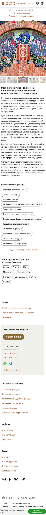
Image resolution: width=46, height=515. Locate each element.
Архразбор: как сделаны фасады (16, 399)
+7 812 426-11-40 (10, 358)
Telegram (23, 479)
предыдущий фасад (3, 57)
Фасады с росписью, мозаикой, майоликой (21, 204)
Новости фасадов (9, 408)
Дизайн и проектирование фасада (16, 308)
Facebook (10, 479)
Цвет (25, 267)
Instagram (4, 479)
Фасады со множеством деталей (17, 234)
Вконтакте (16, 479)
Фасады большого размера (15, 243)
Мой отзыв (6, 439)
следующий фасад (42, 57)
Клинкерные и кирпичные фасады (18, 214)
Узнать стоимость (37, 511)
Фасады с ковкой (10, 199)
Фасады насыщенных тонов (15, 224)
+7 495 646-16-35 (10, 353)
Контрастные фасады (12, 229)
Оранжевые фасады (12, 209)
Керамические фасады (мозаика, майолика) (22, 219)
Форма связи (13, 337)
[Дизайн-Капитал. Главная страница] (10, 3)
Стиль (6, 267)
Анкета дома (7, 430)
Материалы (8, 272)
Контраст (7, 277)
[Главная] (10, 10)
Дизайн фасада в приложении (15, 413)
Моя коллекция (8, 435)
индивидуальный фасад (26, 249)
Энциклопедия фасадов (12, 403)
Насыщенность (24, 272)
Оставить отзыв (9, 471)
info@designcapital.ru (11, 370)
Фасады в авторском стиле (15, 190)
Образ (33, 277)
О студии (6, 457)
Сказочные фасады (11, 238)
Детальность (21, 277)
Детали (16, 267)
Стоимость (6, 317)
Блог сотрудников (9, 461)
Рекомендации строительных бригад (18, 313)
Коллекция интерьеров (12, 394)
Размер (6, 282)
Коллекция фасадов (27, 3)
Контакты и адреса (10, 466)
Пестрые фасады (10, 194)
